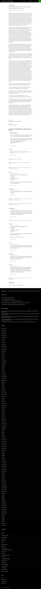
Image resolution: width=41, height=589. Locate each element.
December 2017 (4, 335)
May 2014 (3, 387)
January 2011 (4, 441)
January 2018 (4, 333)
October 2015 (4, 364)
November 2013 (4, 394)
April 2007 (3, 521)
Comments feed (4, 581)
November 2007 (4, 509)
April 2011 (3, 435)
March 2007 (3, 523)
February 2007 (4, 525)
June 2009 (3, 475)
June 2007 (3, 518)
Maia (11, 172)
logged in (14, 285)
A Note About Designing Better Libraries (8, 297)
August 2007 (3, 514)
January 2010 (4, 462)
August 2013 (3, 396)
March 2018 (3, 331)
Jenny (11, 264)
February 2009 (4, 482)
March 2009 (3, 480)
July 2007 (3, 516)
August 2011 (3, 428)
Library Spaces (4, 551)
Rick (11, 243)
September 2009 (4, 469)
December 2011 (4, 423)
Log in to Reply (13, 145)
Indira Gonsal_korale (13, 132)
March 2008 (3, 502)
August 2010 (3, 450)
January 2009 (4, 484)
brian (11, 149)
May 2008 (3, 498)
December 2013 (4, 392)
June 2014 (3, 385)
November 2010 (4, 444)
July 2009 (3, 473)
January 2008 (4, 505)
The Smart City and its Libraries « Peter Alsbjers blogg (21, 220)
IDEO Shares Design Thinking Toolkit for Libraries (28, 321)
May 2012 (3, 414)
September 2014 (4, 380)
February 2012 (4, 419)
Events (3, 542)
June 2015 (3, 367)
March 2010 (3, 459)
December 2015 (4, 362)
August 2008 (3, 493)
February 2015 (4, 373)
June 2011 (3, 432)
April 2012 (3, 416)
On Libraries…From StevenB (7, 1)
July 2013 (3, 398)
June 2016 (3, 355)
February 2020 (4, 328)
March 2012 (3, 417)
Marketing (3, 553)
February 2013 (4, 403)
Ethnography (4, 540)
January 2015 (4, 374)
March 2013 (3, 401)
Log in (2, 577)
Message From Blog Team (5, 555)
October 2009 (4, 468)
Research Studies (4, 560)
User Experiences (11, 5)
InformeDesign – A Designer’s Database (15, 121)
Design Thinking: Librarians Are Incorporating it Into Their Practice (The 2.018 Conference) (16, 302)
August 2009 (3, 471)
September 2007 (4, 512)
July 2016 (3, 353)
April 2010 (3, 457)
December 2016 (4, 346)
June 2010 (3, 453)
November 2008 (4, 487)
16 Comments (24, 10)
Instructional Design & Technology (7, 549)
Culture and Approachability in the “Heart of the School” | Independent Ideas (13, 319)
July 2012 (3, 410)
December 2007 (4, 507)
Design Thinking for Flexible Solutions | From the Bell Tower (11, 321)
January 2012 (4, 421)
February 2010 (4, 460)
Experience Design (4, 544)
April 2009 (3, 478)
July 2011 (3, 430)
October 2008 (4, 489)
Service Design (4, 562)
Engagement (3, 539)
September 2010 (4, 448)
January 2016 (4, 360)
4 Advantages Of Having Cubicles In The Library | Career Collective (12, 313)
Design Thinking (4, 537)
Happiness (3, 546)
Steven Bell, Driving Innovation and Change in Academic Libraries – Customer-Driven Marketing (16, 316)
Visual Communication (5, 571)
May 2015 (3, 369)
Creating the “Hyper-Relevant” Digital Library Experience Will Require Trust (13, 304)
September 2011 (4, 426)
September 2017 (4, 337)
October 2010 (4, 446)
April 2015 (3, 371)
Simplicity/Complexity (5, 564)
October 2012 (4, 407)
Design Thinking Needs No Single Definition (8, 299)
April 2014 (3, 389)
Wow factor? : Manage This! (17, 159)
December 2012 (4, 405)
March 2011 (3, 437)
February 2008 (4, 503)
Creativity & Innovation (5, 535)
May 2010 (3, 455)
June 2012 (3, 412)
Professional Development (6, 558)
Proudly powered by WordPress (6, 587)
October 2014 (4, 378)
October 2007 (4, 511)
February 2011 (4, 439)
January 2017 (4, 344)
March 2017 (3, 342)
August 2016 (3, 351)
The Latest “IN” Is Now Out (13, 124)
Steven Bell (18, 10)
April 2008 (3, 500)
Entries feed (3, 579)
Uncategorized (4, 567)
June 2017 (3, 340)
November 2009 (4, 466)
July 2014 (3, 383)
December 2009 (4, 464)
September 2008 (4, 491)
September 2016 (4, 349)
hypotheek (12, 189)
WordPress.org (4, 583)
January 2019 (4, 330)
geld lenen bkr (12, 208)
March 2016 (3, 358)
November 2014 (4, 376)
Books (2, 533)
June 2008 (3, 496)
